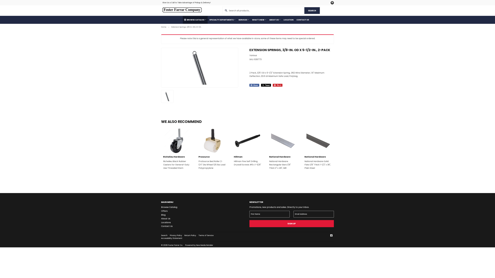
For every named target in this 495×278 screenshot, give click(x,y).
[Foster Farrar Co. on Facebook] (331, 235)
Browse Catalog (195, 20)
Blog (163, 214)
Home (163, 27)
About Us (274, 20)
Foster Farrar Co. (175, 245)
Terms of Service (206, 235)
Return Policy (190, 235)
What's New (258, 20)
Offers (164, 211)
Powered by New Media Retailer (199, 245)
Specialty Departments (221, 20)
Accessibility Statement (171, 238)
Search (314, 10)
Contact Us (302, 20)
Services (243, 20)
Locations (166, 222)
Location (289, 20)
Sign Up (291, 223)
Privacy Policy (176, 235)
